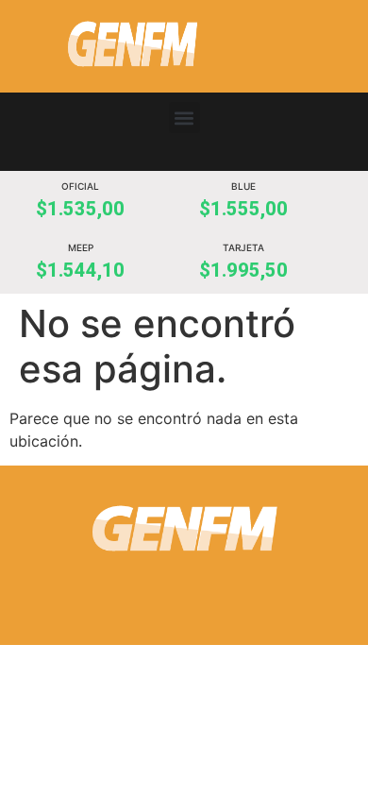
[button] (184, 117)
